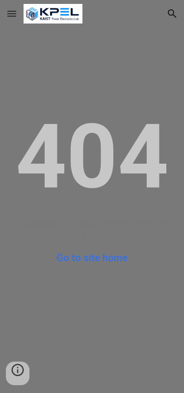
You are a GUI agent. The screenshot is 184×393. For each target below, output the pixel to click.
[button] (12, 13)
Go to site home (92, 258)
